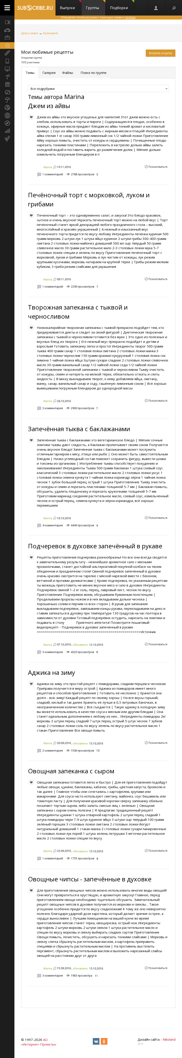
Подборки (119, 7)
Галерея (48, 72)
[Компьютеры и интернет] (7, 68)
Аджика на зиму (51, 672)
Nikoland (169, 1039)
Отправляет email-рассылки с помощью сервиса (98, 17)
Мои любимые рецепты (47, 52)
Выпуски (67, 7)
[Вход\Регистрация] (156, 8)
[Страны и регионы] (7, 115)
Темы (30, 72)
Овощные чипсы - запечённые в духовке (89, 879)
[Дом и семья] (7, 45)
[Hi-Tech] (7, 61)
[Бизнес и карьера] (7, 37)
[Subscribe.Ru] (34, 8)
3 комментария (52, 408)
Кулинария (50, 33)
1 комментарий (52, 174)
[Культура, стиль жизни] (7, 76)
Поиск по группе (93, 72)
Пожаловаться (157, 167)
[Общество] (7, 92)
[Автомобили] (7, 30)
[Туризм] (7, 123)
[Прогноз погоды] (7, 100)
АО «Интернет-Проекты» (38, 1041)
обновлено (80, 645)
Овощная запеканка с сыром (71, 771)
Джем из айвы (49, 105)
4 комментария (52, 525)
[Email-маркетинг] (7, 138)
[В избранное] (31, 117)
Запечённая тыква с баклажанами (79, 428)
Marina (48, 167)
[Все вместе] (7, 22)
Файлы (67, 72)
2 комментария (52, 750)
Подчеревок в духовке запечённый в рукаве (95, 546)
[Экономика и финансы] (7, 131)
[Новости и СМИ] (7, 84)
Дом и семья (29, 33)
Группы (92, 7)
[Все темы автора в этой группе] (54, 167)
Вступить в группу (160, 53)
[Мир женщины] (7, 53)
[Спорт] (7, 107)
